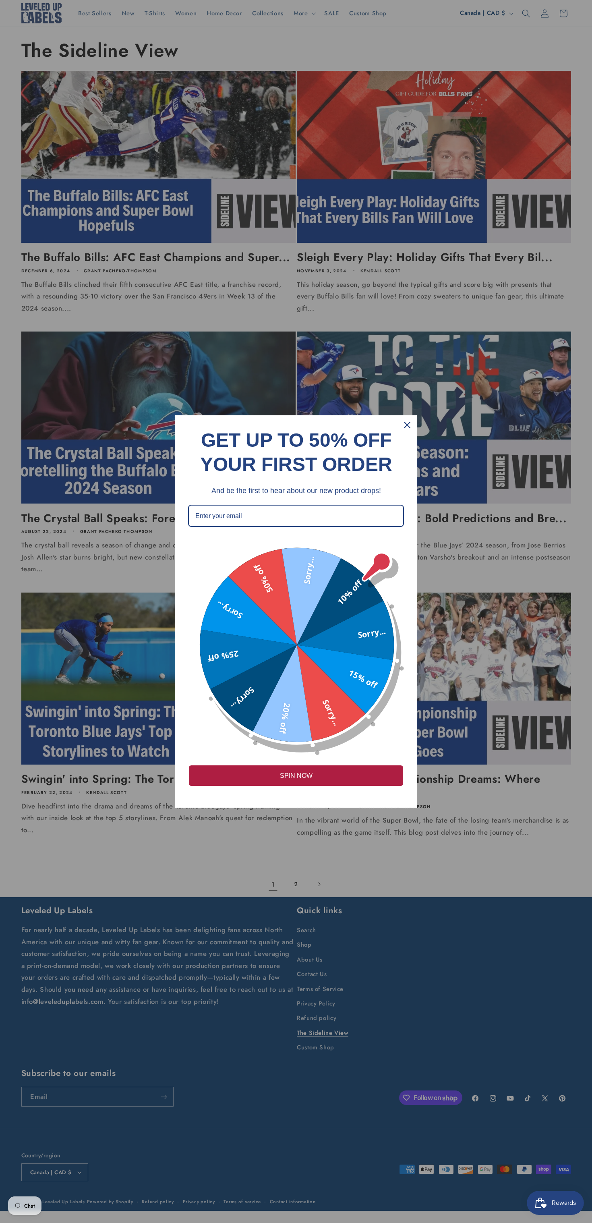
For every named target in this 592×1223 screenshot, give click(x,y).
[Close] (407, 425)
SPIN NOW (296, 775)
